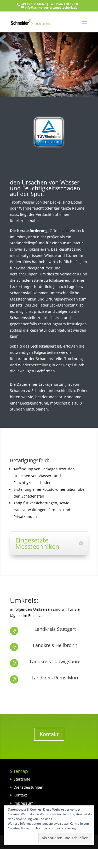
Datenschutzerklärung (59, 828)
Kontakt (49, 734)
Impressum (23, 803)
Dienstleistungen (28, 787)
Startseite (22, 779)
